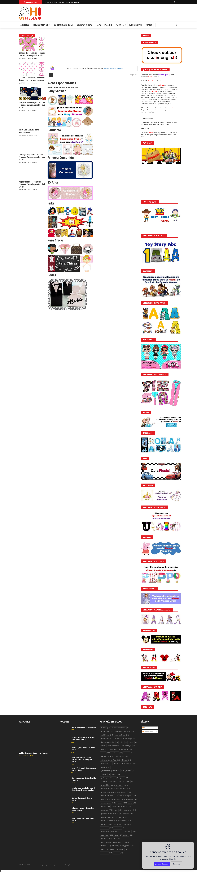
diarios (121, 756)
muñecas (124, 806)
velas (112, 849)
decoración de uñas (107, 756)
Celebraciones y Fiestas (63, 25)
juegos (103, 792)
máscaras (104, 810)
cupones (126, 753)
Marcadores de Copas (118, 728)
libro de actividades (107, 796)
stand (116, 835)
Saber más (176, 864)
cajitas (103, 746)
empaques (104, 764)
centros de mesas (107, 749)
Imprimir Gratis (135, 25)
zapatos (116, 853)
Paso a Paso (121, 25)
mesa (130, 803)
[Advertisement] (93, 50)
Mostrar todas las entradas (113, 68)
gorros (122, 778)
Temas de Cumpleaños (41, 25)
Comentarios (148, 732)
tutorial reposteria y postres (121, 846)
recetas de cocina (107, 821)
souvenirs (104, 835)
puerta (121, 817)
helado (115, 781)
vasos (103, 849)
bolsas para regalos (107, 742)
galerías (128, 771)
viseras (121, 849)
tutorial (103, 846)
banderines (105, 739)
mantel (103, 799)
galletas (103, 774)
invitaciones (105, 789)
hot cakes (126, 781)
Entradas (147, 728)
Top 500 (149, 25)
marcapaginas (106, 803)
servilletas (117, 828)
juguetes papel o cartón (118, 792)
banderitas (118, 739)
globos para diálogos (108, 778)
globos (114, 774)
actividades (105, 735)
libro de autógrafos (125, 796)
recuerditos (122, 821)
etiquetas (117, 764)
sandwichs (127, 824)
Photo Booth (105, 731)
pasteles (104, 814)
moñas (114, 806)
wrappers (104, 853)
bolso (121, 742)
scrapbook (104, 828)
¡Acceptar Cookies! (161, 864)
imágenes (119, 785)
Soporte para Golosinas (122, 731)
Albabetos (25, 25)
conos (103, 753)
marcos (119, 803)
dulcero (124, 760)
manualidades (115, 799)
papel (115, 810)
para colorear (127, 810)
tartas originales (106, 842)
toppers (120, 842)
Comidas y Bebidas (84, 25)
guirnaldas (104, 781)
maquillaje (129, 799)
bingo (130, 739)
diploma (104, 760)
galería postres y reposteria (110, 771)
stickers (125, 835)
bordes (131, 742)
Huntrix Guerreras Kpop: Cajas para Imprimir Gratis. (62, 2)
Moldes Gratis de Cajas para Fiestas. (33, 753)
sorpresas (127, 831)
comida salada (123, 749)
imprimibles (105, 785)
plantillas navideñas (107, 817)
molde (103, 806)
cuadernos (114, 753)
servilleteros (105, 831)
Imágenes (108, 25)
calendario (115, 746)
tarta (114, 839)
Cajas (99, 25)
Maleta (103, 728)
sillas (117, 831)
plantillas (126, 814)
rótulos (115, 824)
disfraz (113, 760)
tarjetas (103, 839)
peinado (115, 814)
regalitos (104, 824)
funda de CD (105, 767)
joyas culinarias (121, 789)
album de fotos (120, 735)
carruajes (128, 746)
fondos (128, 764)
